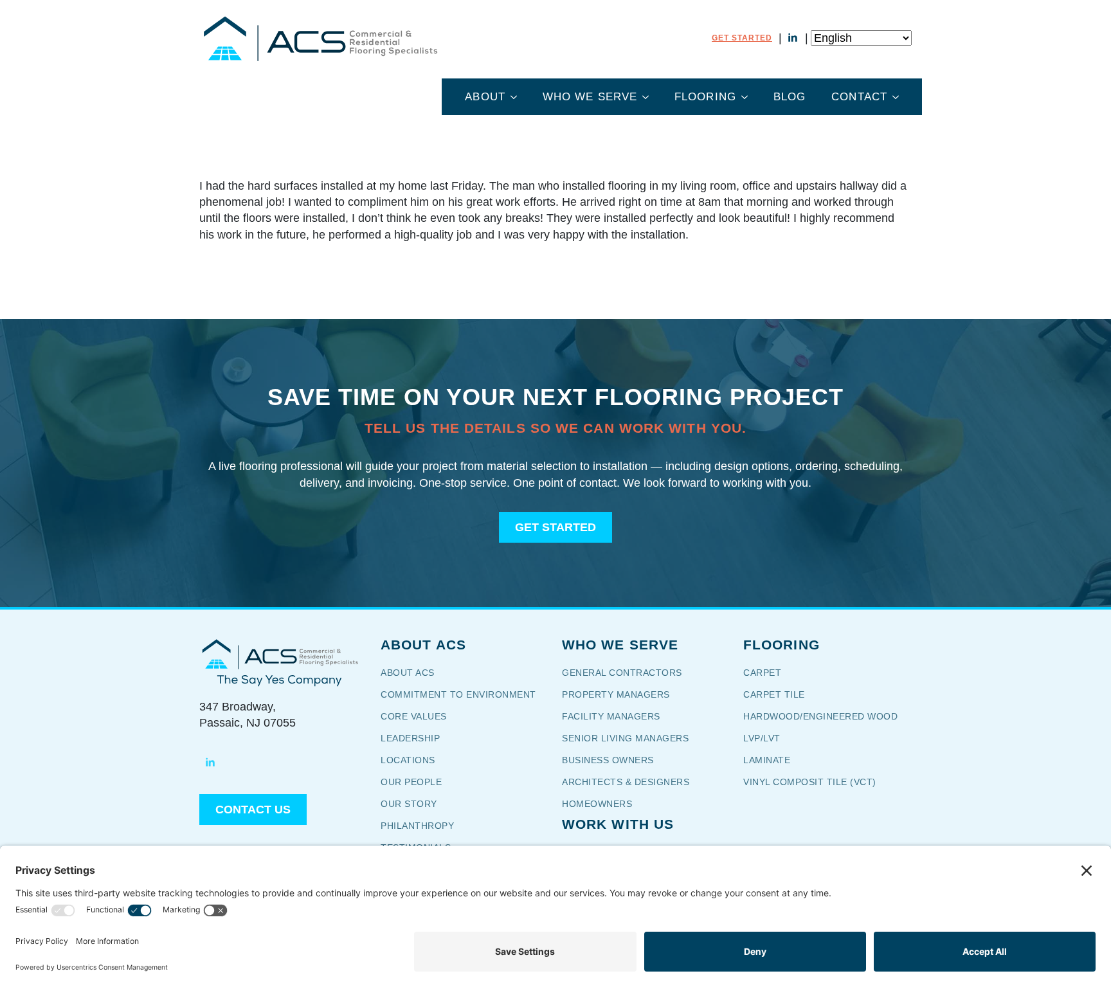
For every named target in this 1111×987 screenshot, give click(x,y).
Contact (859, 97)
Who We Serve (590, 97)
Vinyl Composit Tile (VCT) (809, 782)
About (485, 97)
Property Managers (616, 694)
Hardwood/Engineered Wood (820, 716)
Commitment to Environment (458, 694)
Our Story (418, 804)
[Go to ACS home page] (279, 654)
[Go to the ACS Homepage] (319, 38)
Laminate (766, 760)
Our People (413, 782)
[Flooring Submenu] (748, 96)
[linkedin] (792, 38)
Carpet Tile (774, 694)
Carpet (762, 672)
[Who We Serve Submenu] (649, 96)
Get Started (742, 37)
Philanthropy (417, 825)
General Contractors (631, 672)
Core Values (414, 716)
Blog (789, 97)
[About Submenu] (517, 96)
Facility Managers (611, 716)
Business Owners (608, 760)
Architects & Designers (625, 782)
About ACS (408, 672)
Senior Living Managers (625, 738)
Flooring (705, 97)
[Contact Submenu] (899, 96)
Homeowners (597, 804)
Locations (408, 760)
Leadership (410, 738)
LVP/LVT (762, 738)
